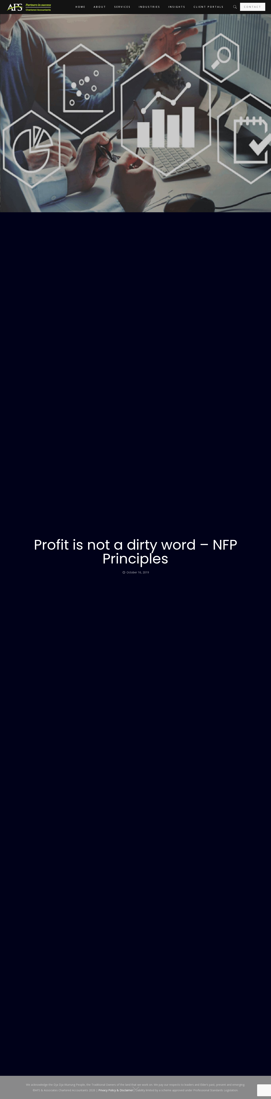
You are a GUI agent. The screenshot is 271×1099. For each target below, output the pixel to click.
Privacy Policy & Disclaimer (115, 1090)
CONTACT (252, 7)
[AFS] (29, 7)
